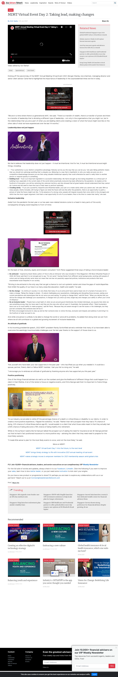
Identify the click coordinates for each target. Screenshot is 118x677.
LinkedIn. (70, 469)
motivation (63, 471)
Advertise (28, 659)
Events (27, 661)
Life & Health (30, 70)
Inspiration (43, 3)
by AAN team (11, 551)
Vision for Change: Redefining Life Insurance (93, 581)
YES (112, 666)
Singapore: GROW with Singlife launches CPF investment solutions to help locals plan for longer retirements (58, 497)
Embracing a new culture (54, 545)
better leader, (36, 471)
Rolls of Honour (60, 3)
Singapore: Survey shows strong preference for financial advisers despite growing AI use (91, 505)
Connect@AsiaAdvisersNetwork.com (45, 478)
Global (10, 70)
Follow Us (45, 667)
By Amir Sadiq (13, 21)
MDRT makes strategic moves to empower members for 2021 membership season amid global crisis (59, 456)
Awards (50, 3)
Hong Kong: (83, 62)
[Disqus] (59, 620)
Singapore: (83, 52)
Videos (69, 3)
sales (14, 471)
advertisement (67, 84)
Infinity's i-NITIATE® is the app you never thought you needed (57, 581)
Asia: (81, 45)
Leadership (34, 3)
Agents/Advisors (20, 70)
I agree (94, 674)
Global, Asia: (83, 39)
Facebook (61, 469)
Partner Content (13, 525)
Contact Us (28, 657)
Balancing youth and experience (22, 580)
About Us (28, 655)
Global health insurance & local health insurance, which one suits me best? (93, 548)
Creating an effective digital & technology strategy (21, 546)
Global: (82, 32)
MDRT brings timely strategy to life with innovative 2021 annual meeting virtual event (59, 452)
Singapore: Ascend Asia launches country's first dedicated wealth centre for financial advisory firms (92, 497)
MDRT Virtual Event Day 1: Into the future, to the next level (59, 448)
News (27, 3)
